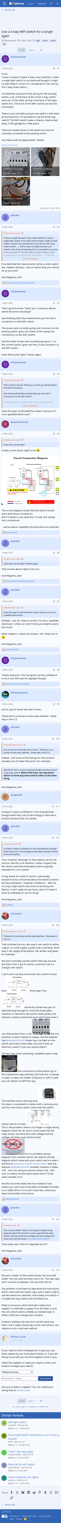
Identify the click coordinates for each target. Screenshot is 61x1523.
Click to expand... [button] (30, 258)
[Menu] (4, 3)
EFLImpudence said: (13, 744)
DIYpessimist (10, 40)
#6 (58, 552)
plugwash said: (10, 843)
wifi (4, 44)
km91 (10, 1441)
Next (31, 50)
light (38, 40)
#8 (58, 669)
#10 (57, 738)
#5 (58, 433)
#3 (58, 303)
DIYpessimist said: (12, 233)
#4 (58, 374)
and (20, 283)
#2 (58, 227)
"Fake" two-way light (20, 1451)
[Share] (54, 68)
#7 (58, 601)
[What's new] (51, 3)
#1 (58, 68)
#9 (58, 704)
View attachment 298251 (38, 1238)
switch (53, 40)
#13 (57, 925)
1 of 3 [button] (21, 50)
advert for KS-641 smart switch (30, 1163)
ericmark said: (10, 1225)
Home (19, 1518)
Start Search (45, 1378)
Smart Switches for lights (23, 1477)
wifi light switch (17, 1422)
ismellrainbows (14, 1454)
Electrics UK (23, 1425)
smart (45, 40)
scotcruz (11, 1480)
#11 (57, 806)
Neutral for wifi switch (21, 1464)
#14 (57, 1219)
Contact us (14, 1516)
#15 (57, 1270)
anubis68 (12, 1425)
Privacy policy (45, 1516)
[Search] (57, 3)
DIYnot (7, 1511)
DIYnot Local (23, 1390)
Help (11, 1518)
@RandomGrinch (15, 1040)
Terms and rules (29, 1516)
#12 (57, 837)
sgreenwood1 (14, 1467)
